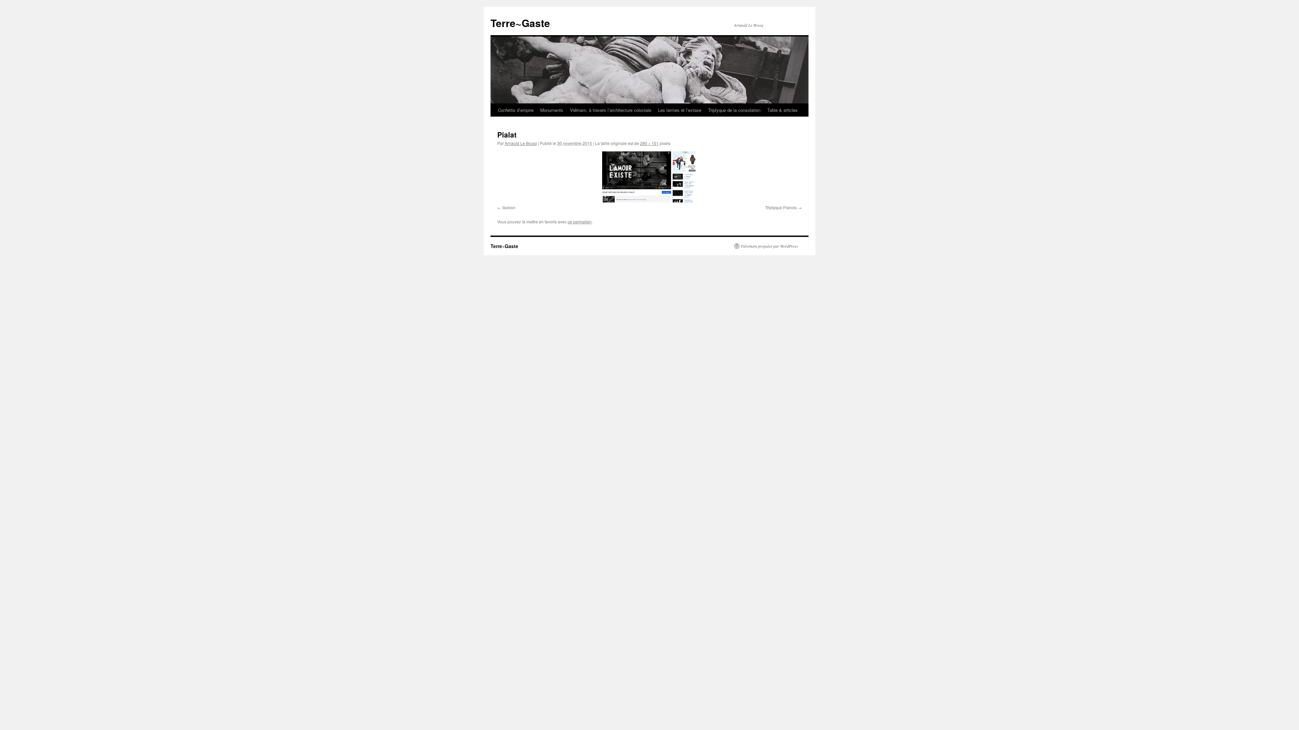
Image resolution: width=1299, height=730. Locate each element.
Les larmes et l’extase (679, 110)
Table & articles (782, 110)
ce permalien (580, 221)
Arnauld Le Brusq (521, 143)
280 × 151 (649, 143)
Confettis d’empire (515, 110)
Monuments (551, 110)
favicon (509, 207)
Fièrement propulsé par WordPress (769, 246)
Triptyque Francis (781, 207)
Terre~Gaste (520, 23)
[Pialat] (649, 176)
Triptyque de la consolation (734, 110)
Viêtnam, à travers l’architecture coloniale (610, 110)
